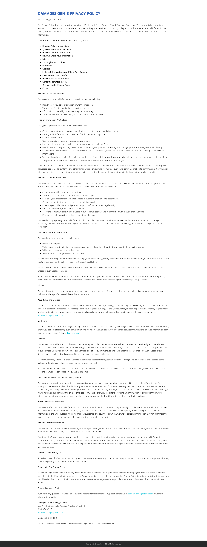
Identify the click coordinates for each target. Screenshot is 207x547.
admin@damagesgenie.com (50, 315)
